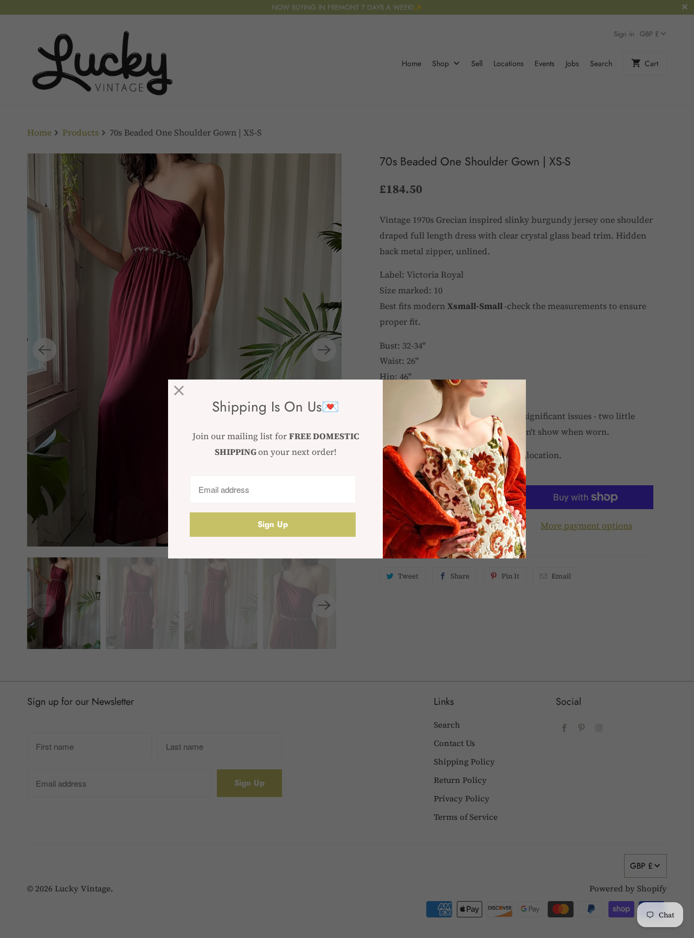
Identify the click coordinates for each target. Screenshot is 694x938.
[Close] (179, 390)
